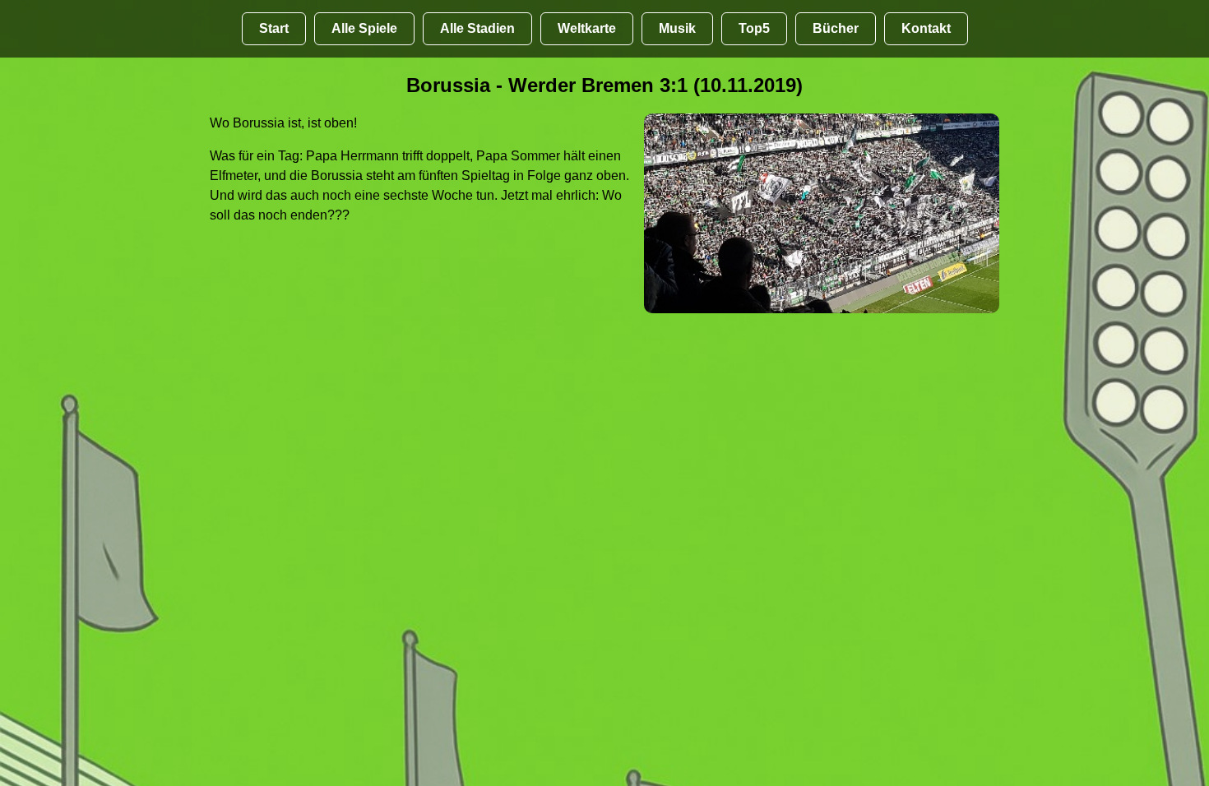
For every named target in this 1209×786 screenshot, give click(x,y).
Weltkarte (587, 28)
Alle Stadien (477, 28)
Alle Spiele (364, 28)
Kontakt (926, 28)
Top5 (754, 28)
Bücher (836, 28)
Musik (677, 28)
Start (274, 28)
